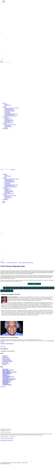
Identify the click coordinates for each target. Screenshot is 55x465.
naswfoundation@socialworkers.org (6, 440)
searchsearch (13, 169)
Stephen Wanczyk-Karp (7, 359)
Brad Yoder (4, 364)
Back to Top (8, 463)
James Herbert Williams (7, 384)
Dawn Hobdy (5, 374)
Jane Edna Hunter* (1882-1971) (8, 376)
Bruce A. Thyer (5, 362)
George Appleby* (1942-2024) (8, 370)
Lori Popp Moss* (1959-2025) (8, 379)
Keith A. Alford (5, 369)
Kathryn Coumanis (6, 358)
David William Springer (7, 381)
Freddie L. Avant (5, 355)
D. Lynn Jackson (6, 377)
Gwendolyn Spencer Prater (7, 360)
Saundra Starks (5, 382)
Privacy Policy (3, 463)
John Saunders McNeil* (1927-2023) (9, 378)
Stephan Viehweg (6, 383)
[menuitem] (1, 288)
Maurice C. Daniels (6, 371)
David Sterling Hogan (6, 375)
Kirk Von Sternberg (6, 363)
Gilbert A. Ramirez (6, 380)
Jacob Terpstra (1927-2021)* (7, 361)
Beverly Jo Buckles (6, 357)
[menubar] (27, 289)
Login (1, 61)
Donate (4, 0)
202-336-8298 (10, 438)
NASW (4, 1)
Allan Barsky (5, 356)
